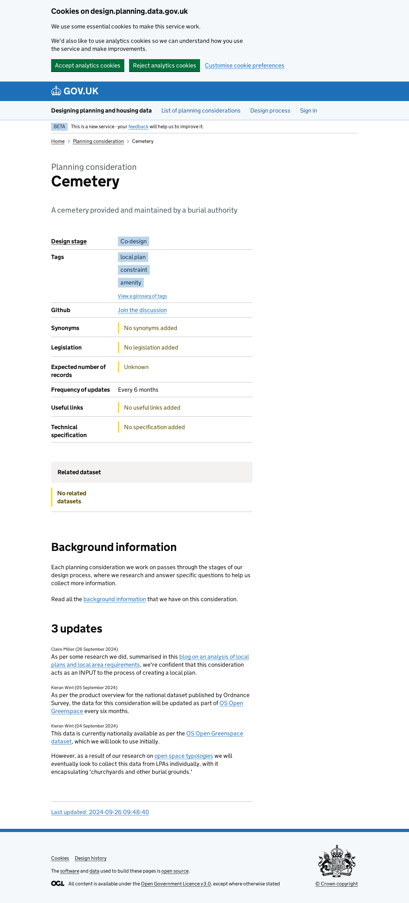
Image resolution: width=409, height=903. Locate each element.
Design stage (69, 241)
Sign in (308, 110)
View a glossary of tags (142, 296)
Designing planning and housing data (101, 110)
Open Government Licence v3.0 (176, 884)
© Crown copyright (336, 884)
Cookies (60, 858)
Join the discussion (142, 310)
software (69, 871)
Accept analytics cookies (87, 65)
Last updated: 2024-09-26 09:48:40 (100, 812)
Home (58, 141)
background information (114, 599)
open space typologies (183, 755)
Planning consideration (98, 141)
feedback (138, 126)
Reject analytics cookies (164, 65)
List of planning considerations (201, 110)
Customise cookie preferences (244, 65)
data (94, 871)
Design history (90, 858)
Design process (270, 110)
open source (175, 871)
